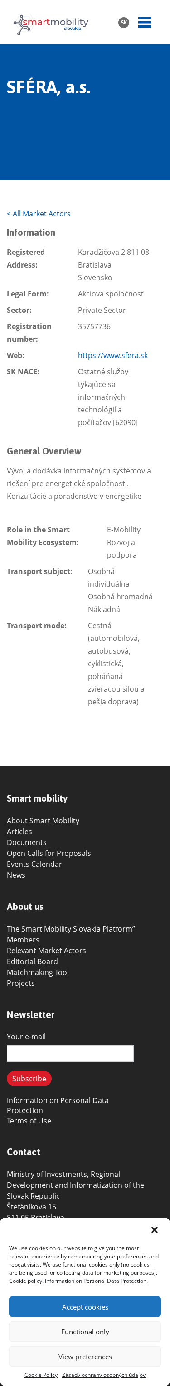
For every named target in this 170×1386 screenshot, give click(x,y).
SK (124, 22)
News (16, 875)
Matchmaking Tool (38, 972)
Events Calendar (34, 864)
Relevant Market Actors (46, 951)
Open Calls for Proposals (49, 853)
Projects (21, 983)
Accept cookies (85, 1306)
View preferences (85, 1356)
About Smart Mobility (43, 821)
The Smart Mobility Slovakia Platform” (71, 929)
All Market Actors (39, 214)
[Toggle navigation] (144, 22)
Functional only (85, 1331)
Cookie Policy (41, 1375)
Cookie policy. (26, 1281)
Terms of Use (29, 1121)
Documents (27, 842)
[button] (155, 1229)
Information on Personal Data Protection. (96, 1281)
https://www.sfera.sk (113, 355)
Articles (19, 831)
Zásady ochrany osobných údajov (104, 1375)
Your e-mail (26, 1037)
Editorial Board (32, 961)
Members (23, 940)
